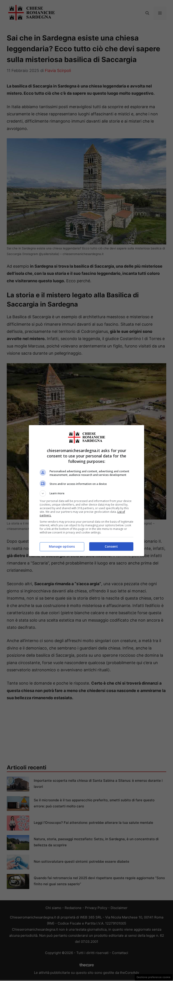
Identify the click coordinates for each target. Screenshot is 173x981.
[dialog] (86, 490)
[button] (86, 493)
